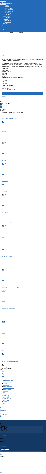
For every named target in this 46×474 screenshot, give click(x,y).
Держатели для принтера (6, 401)
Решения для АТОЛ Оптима (6, 394)
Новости (3, 376)
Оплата (2, 25)
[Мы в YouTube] (0, 415)
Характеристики (4, 54)
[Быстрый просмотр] (22, 116)
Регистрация (4, 372)
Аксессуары (3, 403)
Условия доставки (4, 435)
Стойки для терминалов (7, 4)
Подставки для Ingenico (7, 6)
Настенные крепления (7, 14)
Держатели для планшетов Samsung (8, 11)
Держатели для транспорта (7, 15)
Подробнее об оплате (3, 446)
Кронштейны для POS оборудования (7, 18)
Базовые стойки (6, 19)
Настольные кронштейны (6, 396)
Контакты (3, 434)
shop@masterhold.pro (3, 410)
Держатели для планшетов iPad (7, 389)
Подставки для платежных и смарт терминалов (7, 380)
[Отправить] (1, 450)
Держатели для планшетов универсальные (9, 9)
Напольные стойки (6, 12)
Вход (3, 29)
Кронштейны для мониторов (6, 16)
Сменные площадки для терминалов (7, 382)
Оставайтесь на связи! (3, 447)
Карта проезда (2, 412)
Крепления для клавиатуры (7, 21)
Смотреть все (4, 387)
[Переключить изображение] (2, 46)
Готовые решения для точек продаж (7, 13)
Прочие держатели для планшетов (7, 390)
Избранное (3, 5)
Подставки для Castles (6, 385)
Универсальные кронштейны (8, 3)
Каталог (3, 379)
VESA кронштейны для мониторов (8, 20)
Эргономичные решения (5, 23)
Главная (3, 374)
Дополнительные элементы (7, 22)
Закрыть (1, 454)
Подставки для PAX (6, 5)
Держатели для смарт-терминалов (8, 8)
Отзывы (3, 55)
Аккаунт (3, 371)
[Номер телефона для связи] (0, 416)
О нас (2, 24)
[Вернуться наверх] (1, 419)
